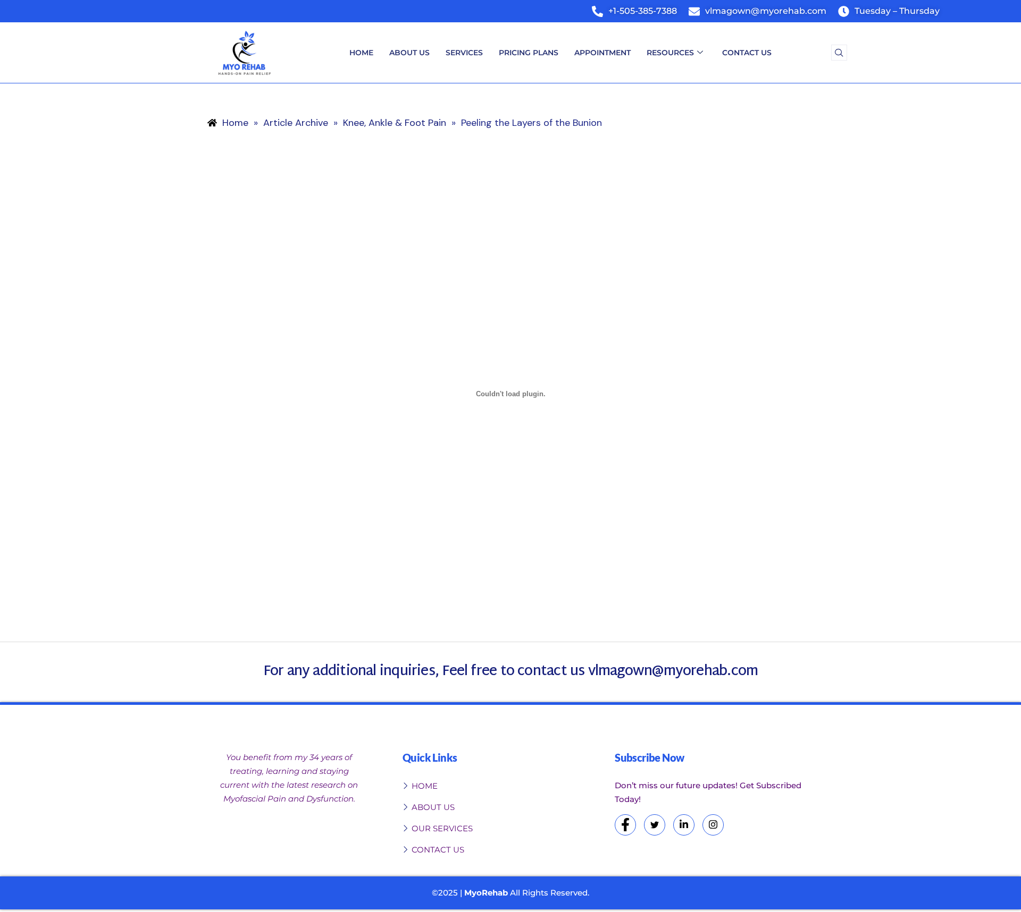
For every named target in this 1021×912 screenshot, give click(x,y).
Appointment (602, 52)
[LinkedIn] (683, 825)
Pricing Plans (528, 52)
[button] (839, 53)
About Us (409, 52)
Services (464, 52)
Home (361, 52)
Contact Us (747, 52)
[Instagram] (713, 825)
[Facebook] (625, 825)
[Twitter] (654, 825)
